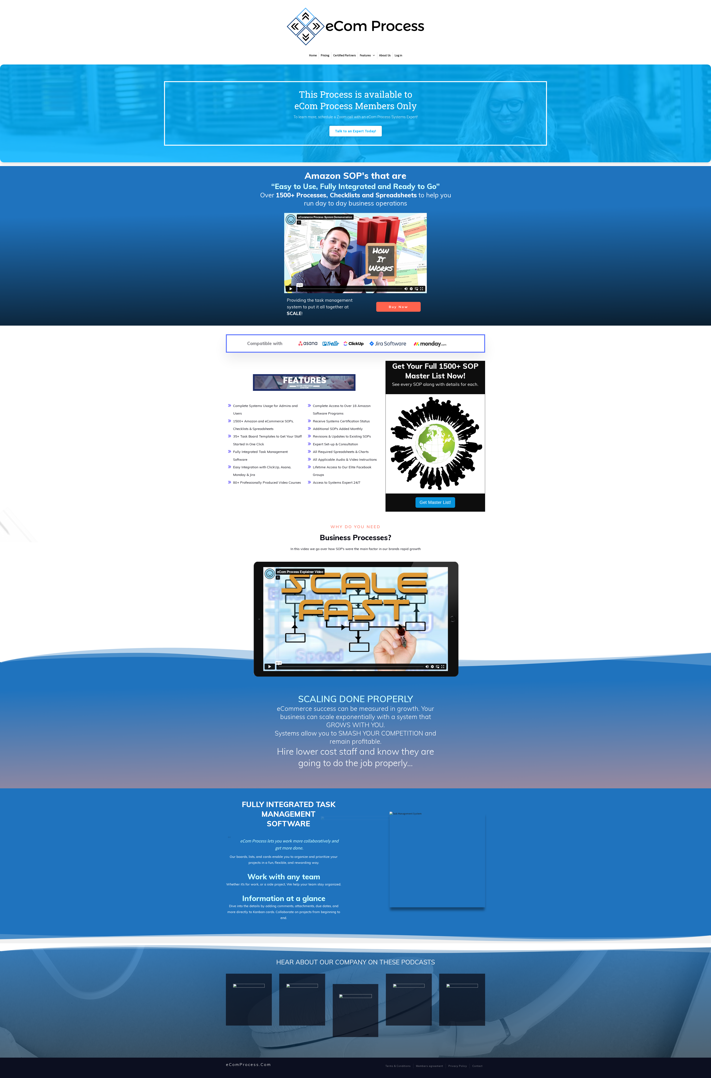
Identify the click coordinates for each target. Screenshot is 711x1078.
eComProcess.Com (248, 1064)
